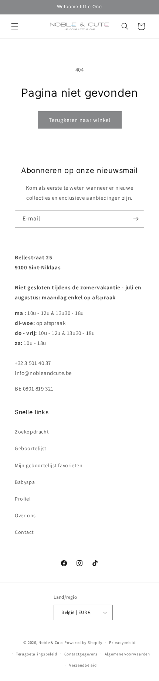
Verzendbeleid (83, 665)
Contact (24, 532)
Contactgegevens (81, 654)
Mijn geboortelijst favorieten (48, 465)
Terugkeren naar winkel (80, 119)
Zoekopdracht (32, 431)
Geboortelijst (31, 448)
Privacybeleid (122, 642)
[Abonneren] (136, 218)
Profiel (23, 498)
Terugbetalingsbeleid (36, 654)
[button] (15, 26)
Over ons (25, 515)
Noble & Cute (50, 642)
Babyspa (25, 482)
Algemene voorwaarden (127, 654)
